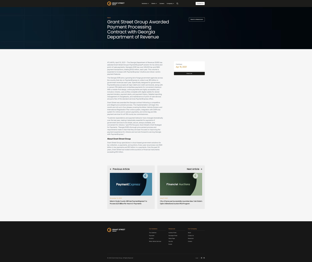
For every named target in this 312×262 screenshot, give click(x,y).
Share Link (189, 73)
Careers (161, 3)
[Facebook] (204, 258)
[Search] (177, 3)
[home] (115, 3)
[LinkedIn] (201, 258)
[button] (145, 3)
